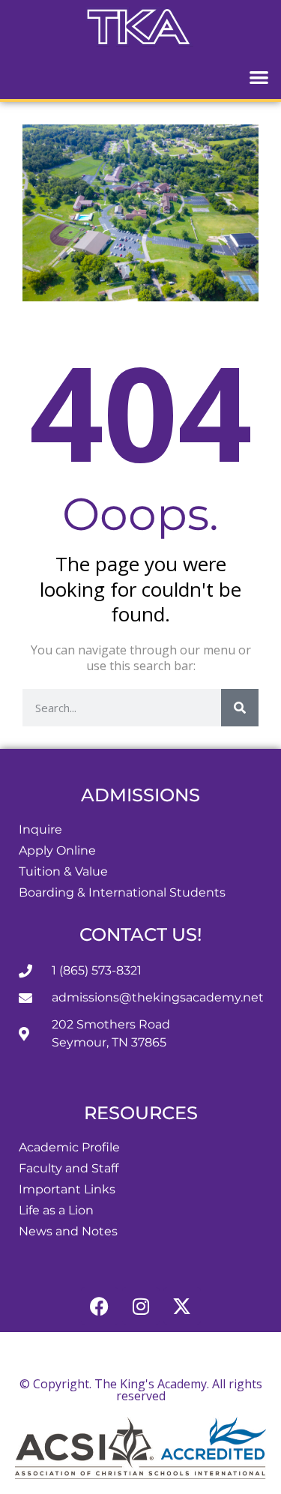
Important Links (67, 1189)
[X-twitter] (182, 1306)
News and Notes (68, 1231)
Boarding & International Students (122, 892)
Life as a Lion (56, 1210)
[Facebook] (99, 1306)
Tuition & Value (63, 871)
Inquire (40, 829)
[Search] (240, 707)
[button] (259, 76)
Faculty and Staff (68, 1168)
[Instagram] (141, 1306)
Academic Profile (69, 1147)
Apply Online (57, 850)
